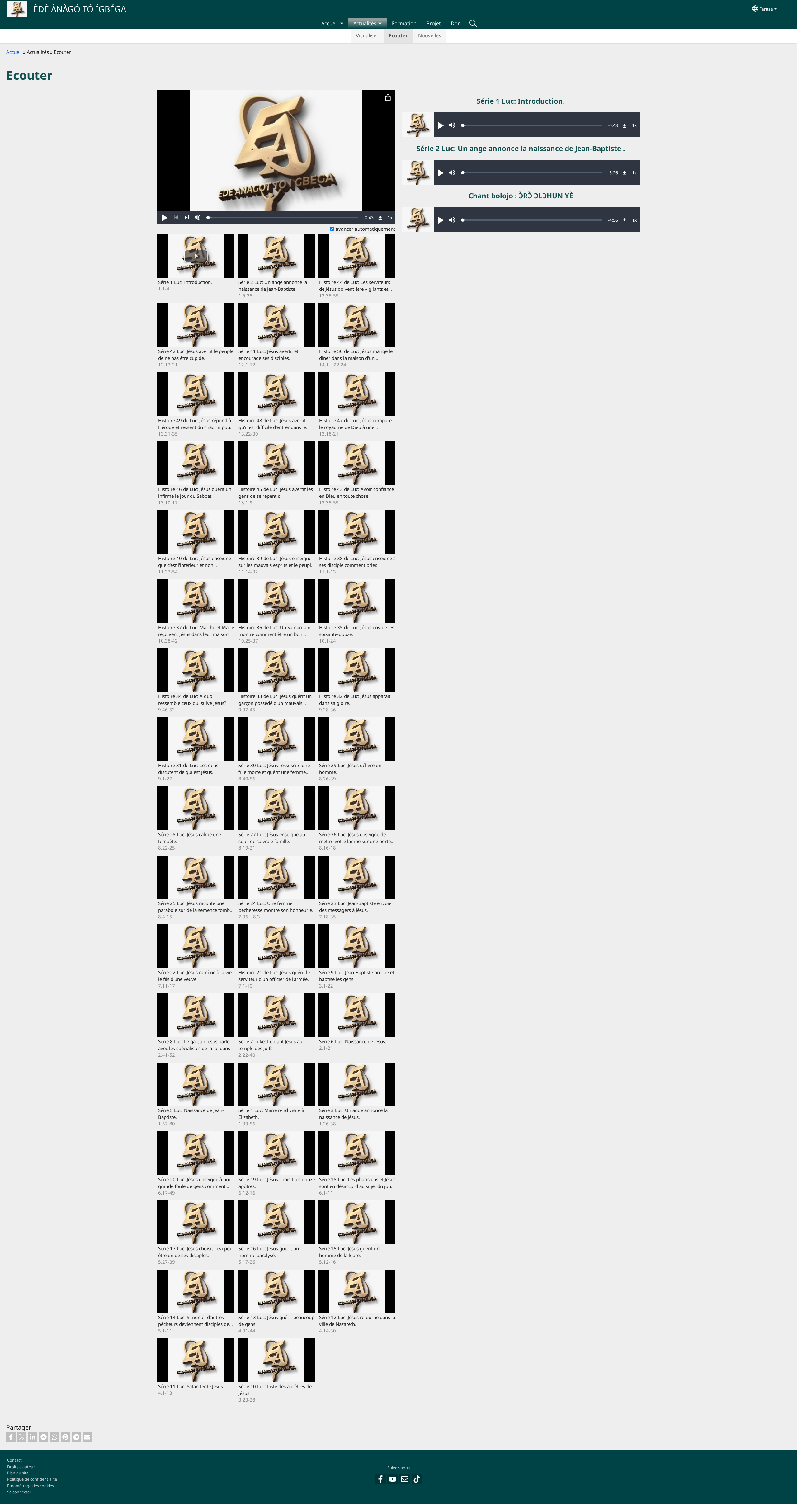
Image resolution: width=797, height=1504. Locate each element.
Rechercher (473, 23)
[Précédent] (175, 217)
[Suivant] (186, 217)
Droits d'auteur (21, 1466)
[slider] (283, 217)
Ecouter (398, 35)
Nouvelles (429, 35)
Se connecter (19, 1492)
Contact (14, 1460)
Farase (766, 9)
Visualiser (367, 35)
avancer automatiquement (365, 229)
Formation (404, 23)
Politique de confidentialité (32, 1479)
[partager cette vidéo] (388, 98)
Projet (434, 23)
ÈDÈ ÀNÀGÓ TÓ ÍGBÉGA (79, 9)
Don (456, 23)
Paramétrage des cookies (30, 1485)
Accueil (329, 23)
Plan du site (18, 1473)
